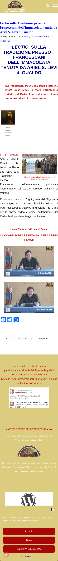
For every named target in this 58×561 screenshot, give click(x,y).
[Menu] (53, 6)
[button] (53, 509)
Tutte (46, 36)
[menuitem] (46, 6)
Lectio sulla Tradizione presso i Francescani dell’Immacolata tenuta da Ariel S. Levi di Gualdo (28, 27)
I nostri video (36, 36)
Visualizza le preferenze (29, 548)
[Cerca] (46, 6)
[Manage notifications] (6, 554)
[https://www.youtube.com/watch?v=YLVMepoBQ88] (29, 297)
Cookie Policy (27, 556)
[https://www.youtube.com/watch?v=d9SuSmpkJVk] (29, 261)
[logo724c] (23, 6)
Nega (29, 540)
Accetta (29, 531)
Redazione (5, 41)
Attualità (25, 36)
